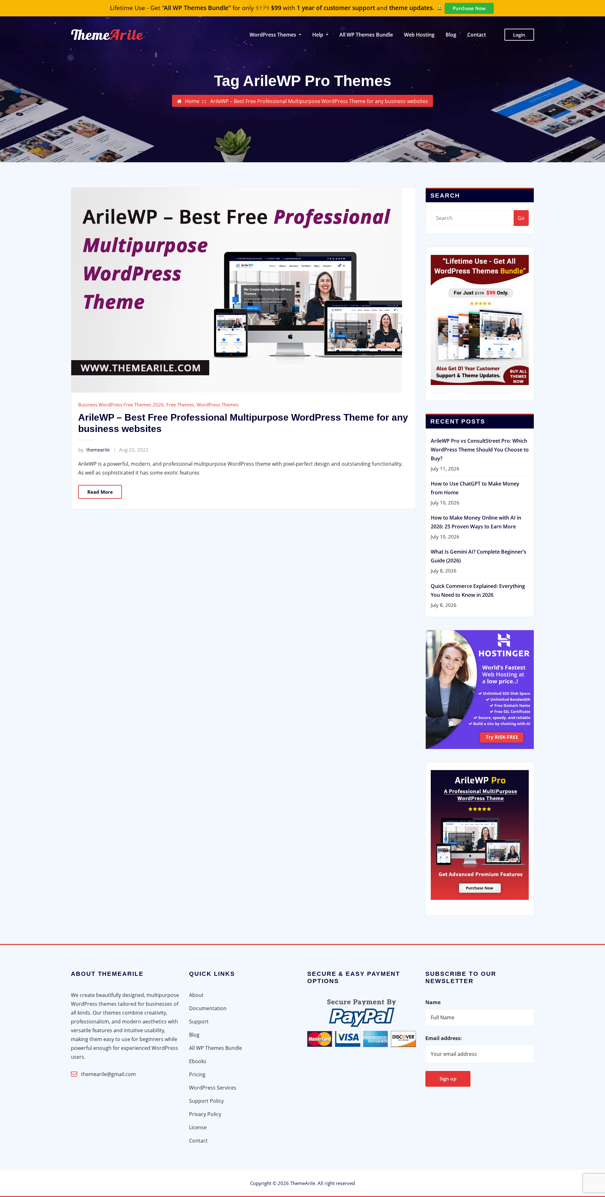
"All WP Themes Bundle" (196, 8)
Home (192, 101)
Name (433, 1002)
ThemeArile (302, 1183)
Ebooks (197, 1061)
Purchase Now (469, 8)
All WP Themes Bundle (366, 34)
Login (519, 35)
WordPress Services (212, 1087)
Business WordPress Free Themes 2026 (121, 404)
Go (521, 218)
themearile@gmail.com (108, 1074)
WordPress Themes (218, 404)
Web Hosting (419, 34)
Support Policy (206, 1100)
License (198, 1127)
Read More (100, 492)
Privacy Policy (205, 1114)
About (196, 995)
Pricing (197, 1074)
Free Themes (180, 404)
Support (199, 1021)
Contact (476, 34)
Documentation (208, 1008)
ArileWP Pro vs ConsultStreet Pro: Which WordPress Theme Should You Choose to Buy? (480, 449)
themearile (94, 449)
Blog (451, 34)
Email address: (443, 1038)
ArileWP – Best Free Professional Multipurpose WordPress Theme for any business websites (319, 101)
